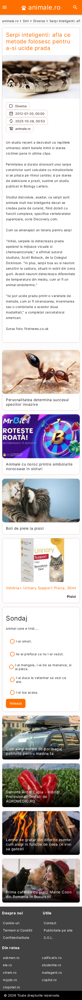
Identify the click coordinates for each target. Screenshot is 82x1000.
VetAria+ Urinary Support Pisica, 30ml (41, 588)
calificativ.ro (52, 958)
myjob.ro (10, 980)
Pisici (71, 596)
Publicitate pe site (58, 930)
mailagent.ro (52, 972)
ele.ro (7, 965)
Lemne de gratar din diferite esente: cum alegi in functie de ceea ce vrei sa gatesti (39, 844)
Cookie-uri (11, 923)
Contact (50, 923)
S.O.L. (48, 937)
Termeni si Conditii (17, 930)
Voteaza (16, 703)
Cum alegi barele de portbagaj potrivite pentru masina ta (34, 751)
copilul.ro (49, 980)
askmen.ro (11, 958)
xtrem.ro (9, 972)
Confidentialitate (16, 937)
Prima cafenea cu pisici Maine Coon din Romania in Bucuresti (39, 894)
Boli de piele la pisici (25, 528)
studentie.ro (51, 965)
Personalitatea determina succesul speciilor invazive (37, 402)
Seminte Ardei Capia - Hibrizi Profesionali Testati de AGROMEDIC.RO (33, 796)
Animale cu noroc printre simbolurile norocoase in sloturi (39, 466)
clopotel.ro (11, 987)
